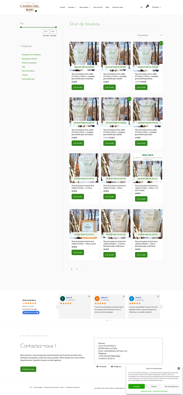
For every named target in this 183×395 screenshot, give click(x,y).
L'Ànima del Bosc (29, 300)
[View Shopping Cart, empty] (146, 7)
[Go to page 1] (108, 320)
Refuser (154, 386)
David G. (138, 297)
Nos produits (84, 7)
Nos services (98, 7)
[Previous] (58, 306)
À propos (71, 7)
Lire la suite (77, 87)
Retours (62, 387)
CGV (31, 387)
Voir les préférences (172, 386)
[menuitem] (156, 7)
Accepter (136, 386)
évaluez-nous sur (30, 312)
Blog (107, 7)
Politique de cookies (146, 391)
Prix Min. (46, 36)
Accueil (62, 7)
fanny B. (69, 297)
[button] (179, 368)
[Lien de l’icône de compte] (141, 7)
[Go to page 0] (106, 320)
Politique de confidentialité (160, 391)
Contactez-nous (117, 7)
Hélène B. (104, 297)
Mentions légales (38, 387)
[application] (75, 7)
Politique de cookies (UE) (73, 387)
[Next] (161, 306)
